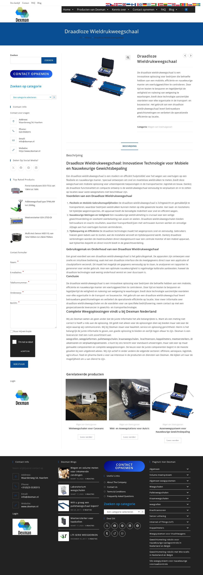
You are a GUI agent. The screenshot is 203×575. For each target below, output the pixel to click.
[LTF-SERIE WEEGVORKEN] (63, 536)
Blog (39, 3)
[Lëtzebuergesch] (170, 4)
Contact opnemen (143, 9)
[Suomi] (133, 4)
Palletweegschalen (159, 492)
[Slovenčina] (190, 4)
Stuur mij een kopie (22, 331)
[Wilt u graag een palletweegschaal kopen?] (63, 505)
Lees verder (86, 437)
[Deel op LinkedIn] (36, 168)
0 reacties (89, 479)
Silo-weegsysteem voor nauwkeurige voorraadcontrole (168, 562)
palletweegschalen (108, 338)
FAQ (33, 3)
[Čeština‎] (112, 4)
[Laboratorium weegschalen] (63, 490)
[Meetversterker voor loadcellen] (63, 521)
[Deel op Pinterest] (28, 168)
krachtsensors (147, 338)
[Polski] (178, 4)
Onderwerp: (17, 292)
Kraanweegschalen (159, 498)
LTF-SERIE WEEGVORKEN (84, 534)
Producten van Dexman (91, 9)
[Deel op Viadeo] (114, 533)
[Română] (186, 4)
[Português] (182, 4)
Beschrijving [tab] (130, 146)
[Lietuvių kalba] (166, 4)
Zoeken (14, 55)
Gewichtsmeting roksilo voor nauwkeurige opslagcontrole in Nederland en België (165, 542)
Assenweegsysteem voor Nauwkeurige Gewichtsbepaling (173, 430)
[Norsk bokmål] (174, 4)
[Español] (194, 4)
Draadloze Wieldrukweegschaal (108, 37)
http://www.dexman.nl (29, 151)
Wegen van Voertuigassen (160, 126)
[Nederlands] (120, 4)
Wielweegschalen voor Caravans (86, 428)
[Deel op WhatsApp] (122, 533)
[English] (124, 4)
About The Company (117, 482)
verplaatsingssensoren (95, 342)
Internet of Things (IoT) (161, 521)
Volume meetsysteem (161, 474)
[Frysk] (141, 4)
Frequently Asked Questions (120, 496)
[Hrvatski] (108, 4)
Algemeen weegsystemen (163, 480)
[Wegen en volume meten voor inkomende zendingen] (63, 473)
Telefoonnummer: (19, 282)
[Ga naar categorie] (54, 97)
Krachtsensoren (158, 510)
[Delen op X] (13, 168)
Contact (25, 3)
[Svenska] (198, 4)
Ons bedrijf (15, 3)
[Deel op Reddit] (137, 526)
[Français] (137, 4)
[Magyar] (153, 4)
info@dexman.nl (26, 141)
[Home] (81, 37)
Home (66, 9)
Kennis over (119, 9)
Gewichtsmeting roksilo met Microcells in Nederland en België (169, 553)
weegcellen (72, 338)
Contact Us (112, 487)
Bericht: (15, 302)
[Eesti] (128, 4)
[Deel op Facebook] (21, 168)
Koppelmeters (157, 527)
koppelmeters (163, 338)
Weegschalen (156, 486)
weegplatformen (88, 338)
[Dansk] (116, 4)
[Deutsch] (145, 4)
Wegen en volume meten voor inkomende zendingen (84, 471)
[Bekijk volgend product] (190, 55)
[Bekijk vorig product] (185, 55)
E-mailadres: (17, 272)
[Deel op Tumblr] (107, 533)
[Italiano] (157, 4)
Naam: (14, 262)
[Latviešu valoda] (161, 4)
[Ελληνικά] (149, 4)
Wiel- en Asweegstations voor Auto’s (129, 428)
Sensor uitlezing (158, 516)
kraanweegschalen (129, 338)
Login (12, 381)
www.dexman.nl (29, 506)
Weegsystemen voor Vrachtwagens (168, 533)
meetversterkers (180, 338)
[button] (128, 57)
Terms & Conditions (116, 491)
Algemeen (155, 469)
